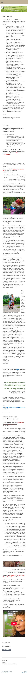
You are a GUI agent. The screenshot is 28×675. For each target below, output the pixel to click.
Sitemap (10, 671)
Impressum (4, 660)
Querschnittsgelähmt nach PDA (13, 136)
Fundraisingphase (16, 517)
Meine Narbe (8, 489)
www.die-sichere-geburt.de (15, 555)
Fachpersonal (9, 65)
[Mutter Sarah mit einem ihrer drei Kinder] (11, 301)
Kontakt (3, 662)
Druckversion (6, 671)
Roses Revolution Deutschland (10, 450)
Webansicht (24, 672)
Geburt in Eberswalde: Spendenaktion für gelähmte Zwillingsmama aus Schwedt (15, 139)
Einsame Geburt (9, 491)
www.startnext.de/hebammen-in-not (11, 600)
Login (25, 671)
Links (15, 102)
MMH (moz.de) (14, 140)
